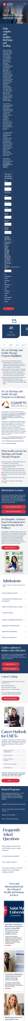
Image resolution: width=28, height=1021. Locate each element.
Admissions (24, 345)
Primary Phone (6, 214)
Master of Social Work (9, 815)
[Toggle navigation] (24, 3)
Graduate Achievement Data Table (15, 440)
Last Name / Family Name (7, 192)
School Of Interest (6, 221)
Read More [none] (8, 945)
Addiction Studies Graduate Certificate (13, 804)
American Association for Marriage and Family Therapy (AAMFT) (12, 417)
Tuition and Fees (10, 664)
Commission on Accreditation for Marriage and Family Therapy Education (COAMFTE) (13, 415)
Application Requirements (11, 625)
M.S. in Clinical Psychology (10, 819)
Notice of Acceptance (9, 637)
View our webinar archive (13, 511)
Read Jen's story (10, 547)
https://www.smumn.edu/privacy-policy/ (12, 267)
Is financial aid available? (10, 856)
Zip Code (7, 201)
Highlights (11, 345)
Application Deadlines (9, 631)
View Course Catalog (10, 698)
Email (6, 195)
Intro (4, 345)
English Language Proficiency (12, 620)
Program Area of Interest (6, 228)
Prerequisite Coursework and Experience (12, 600)
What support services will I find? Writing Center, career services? (11, 848)
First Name (7, 186)
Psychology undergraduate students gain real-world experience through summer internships (14, 977)
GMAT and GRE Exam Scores (12, 607)
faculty (13, 438)
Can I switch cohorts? (9, 862)
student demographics (16, 437)
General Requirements (10, 593)
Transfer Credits (7, 613)
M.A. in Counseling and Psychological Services (13, 810)
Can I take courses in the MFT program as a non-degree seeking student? (12, 870)
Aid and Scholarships (10, 669)
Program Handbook (11, 443)
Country (6, 207)
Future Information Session (13, 507)
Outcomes (17, 345)
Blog (9, 780)
